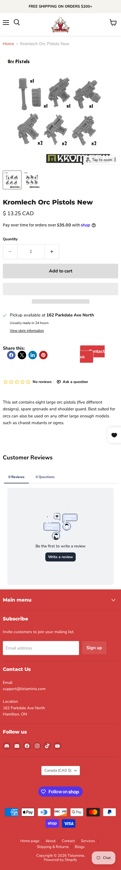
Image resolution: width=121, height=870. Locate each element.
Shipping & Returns (53, 846)
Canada (57, 770)
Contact (68, 840)
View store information (27, 331)
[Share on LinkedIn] (32, 355)
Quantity (10, 239)
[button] (60, 289)
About (51, 840)
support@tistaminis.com (24, 688)
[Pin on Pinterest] (43, 355)
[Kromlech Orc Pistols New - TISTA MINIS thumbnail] (12, 180)
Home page (29, 840)
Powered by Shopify (60, 859)
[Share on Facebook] (11, 355)
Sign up (94, 648)
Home (8, 43)
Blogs (79, 846)
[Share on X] (22, 355)
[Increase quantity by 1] (52, 251)
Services (88, 840)
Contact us (92, 354)
